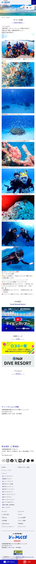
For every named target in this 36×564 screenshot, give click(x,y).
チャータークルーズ (8, 499)
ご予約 (29, 562)
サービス (4, 511)
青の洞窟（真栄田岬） (9, 504)
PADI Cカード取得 (8, 484)
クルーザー (21, 511)
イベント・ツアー (7, 470)
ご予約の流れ (5, 514)
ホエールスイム (7, 497)
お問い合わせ (10, 562)
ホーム (3, 17)
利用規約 (21, 523)
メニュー (4, 473)
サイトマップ (22, 526)
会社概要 (4, 520)
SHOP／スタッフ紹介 (24, 467)
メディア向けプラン (8, 502)
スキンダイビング (8, 491)
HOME (4, 467)
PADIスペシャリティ (8, 489)
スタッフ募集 (22, 520)
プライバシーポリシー (8, 526)
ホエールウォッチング (9, 494)
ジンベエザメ (6, 507)
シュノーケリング (8, 481)
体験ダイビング (7, 478)
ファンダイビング (8, 476)
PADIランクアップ (8, 486)
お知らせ (4, 517)
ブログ (20, 514)
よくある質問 (22, 517)
